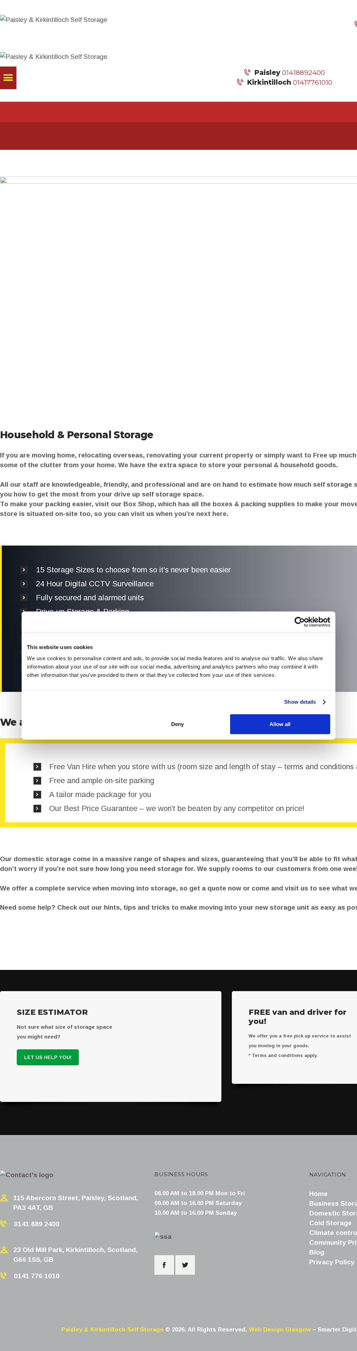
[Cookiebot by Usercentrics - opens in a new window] (299, 622)
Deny (177, 724)
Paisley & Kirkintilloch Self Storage (112, 1329)
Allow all (279, 724)
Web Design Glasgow (280, 1329)
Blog (316, 1252)
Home (318, 1193)
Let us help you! (47, 1057)
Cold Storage (330, 1223)
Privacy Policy (332, 1262)
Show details (300, 702)
